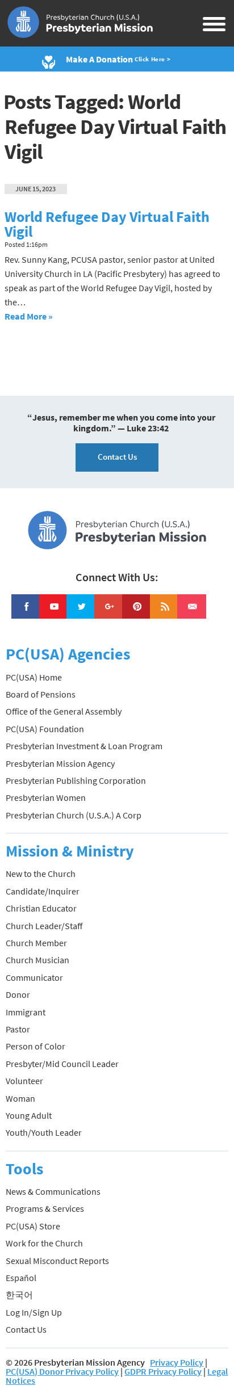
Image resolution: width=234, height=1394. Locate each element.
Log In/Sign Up (34, 1312)
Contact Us (117, 456)
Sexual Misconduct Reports (57, 1260)
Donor (18, 994)
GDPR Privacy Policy (163, 1371)
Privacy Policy (176, 1362)
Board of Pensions (41, 694)
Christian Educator (41, 908)
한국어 (19, 1294)
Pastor (18, 1029)
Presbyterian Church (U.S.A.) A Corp (73, 815)
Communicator (34, 977)
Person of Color (35, 1046)
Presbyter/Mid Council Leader (62, 1063)
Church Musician (37, 959)
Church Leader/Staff (44, 925)
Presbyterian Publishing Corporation (76, 780)
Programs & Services (45, 1208)
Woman (20, 1098)
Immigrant (25, 1012)
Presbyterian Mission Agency (60, 763)
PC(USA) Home (34, 677)
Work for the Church (44, 1243)
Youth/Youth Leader (44, 1132)
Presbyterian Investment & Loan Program (84, 745)
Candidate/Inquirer (43, 891)
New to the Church (41, 873)
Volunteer (24, 1080)
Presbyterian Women (46, 797)
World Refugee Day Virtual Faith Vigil (107, 224)
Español (21, 1277)
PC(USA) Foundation (45, 728)
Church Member (36, 942)
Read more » (29, 316)
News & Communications (53, 1191)
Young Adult (29, 1115)
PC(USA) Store (33, 1226)
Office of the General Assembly (64, 711)
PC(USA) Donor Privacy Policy (62, 1371)
